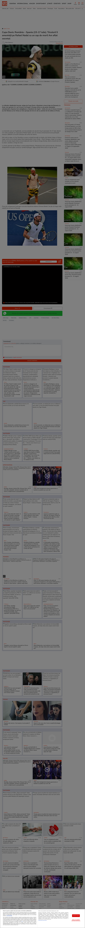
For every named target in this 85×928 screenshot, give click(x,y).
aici (22, 921)
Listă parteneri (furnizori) (42, 920)
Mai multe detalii (9, 915)
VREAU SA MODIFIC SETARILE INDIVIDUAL (76, 920)
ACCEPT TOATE (76, 915)
